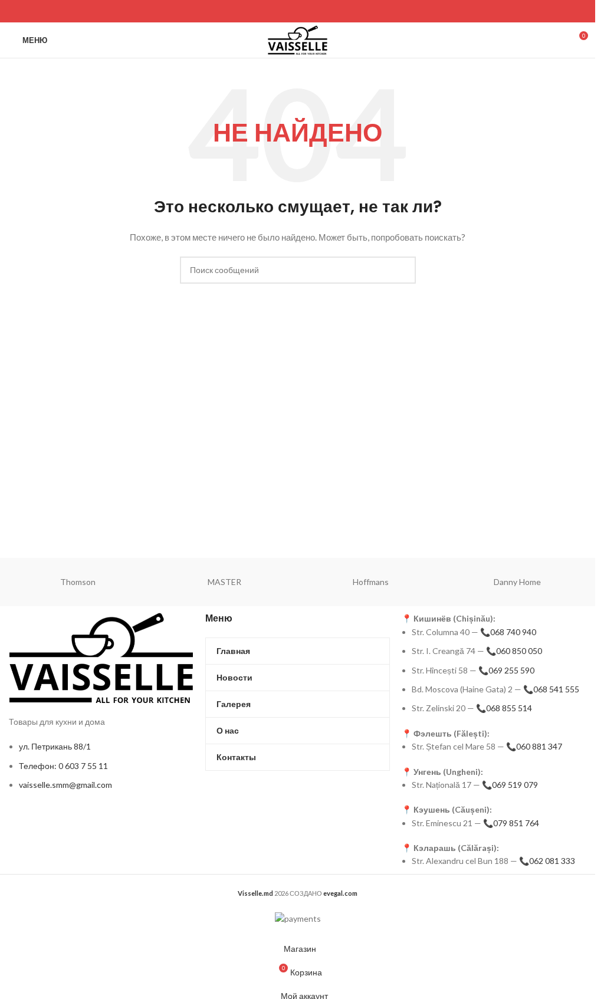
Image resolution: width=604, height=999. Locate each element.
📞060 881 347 (534, 746)
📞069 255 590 (506, 670)
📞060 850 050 (514, 651)
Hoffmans (371, 582)
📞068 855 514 (504, 708)
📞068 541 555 (551, 689)
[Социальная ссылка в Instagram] (31, 11)
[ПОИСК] (402, 270)
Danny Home (517, 582)
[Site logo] (297, 39)
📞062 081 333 (547, 861)
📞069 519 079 (510, 785)
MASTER (224, 582)
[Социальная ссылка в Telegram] (46, 11)
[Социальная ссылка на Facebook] (16, 11)
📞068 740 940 (508, 632)
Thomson (78, 582)
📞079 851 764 (511, 823)
